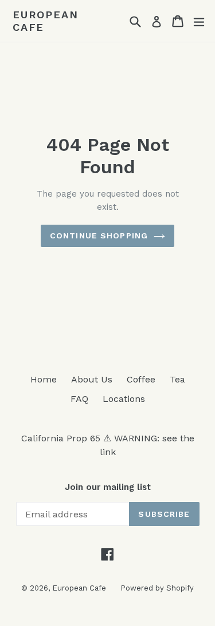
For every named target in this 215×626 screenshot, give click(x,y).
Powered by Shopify (157, 588)
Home (43, 379)
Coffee (141, 379)
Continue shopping (99, 235)
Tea (177, 379)
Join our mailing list (108, 487)
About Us (91, 379)
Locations (124, 398)
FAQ (79, 398)
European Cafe (45, 21)
